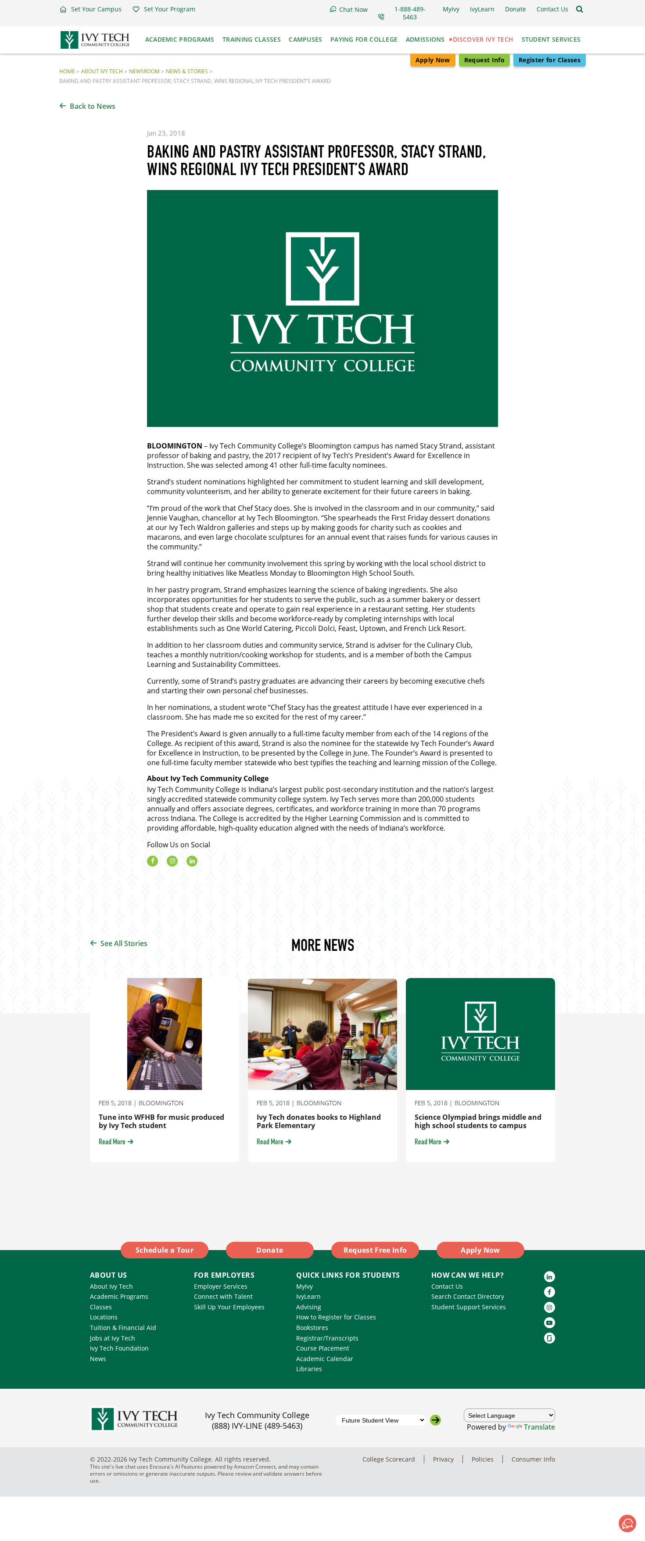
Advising (308, 1307)
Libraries (309, 1369)
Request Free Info (375, 1250)
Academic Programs (119, 1296)
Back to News (92, 106)
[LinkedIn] (191, 861)
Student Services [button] (551, 39)
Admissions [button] (425, 39)
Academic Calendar (324, 1359)
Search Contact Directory (467, 1296)
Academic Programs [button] (180, 39)
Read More (112, 1143)
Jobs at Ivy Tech (112, 1338)
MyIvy (304, 1286)
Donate (269, 1250)
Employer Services (220, 1286)
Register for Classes (549, 60)
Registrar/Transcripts (327, 1338)
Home (67, 71)
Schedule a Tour (165, 1250)
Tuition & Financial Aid (123, 1327)
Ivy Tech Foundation (119, 1348)
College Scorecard (388, 1459)
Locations (104, 1317)
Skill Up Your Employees (229, 1307)
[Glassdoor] (549, 1338)
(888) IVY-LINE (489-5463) (257, 1425)
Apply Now (433, 60)
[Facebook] (152, 861)
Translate (539, 1427)
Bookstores (312, 1327)
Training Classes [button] (251, 39)
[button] (90, 9)
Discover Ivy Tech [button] (483, 39)
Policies (483, 1459)
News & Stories (187, 71)
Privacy (443, 1459)
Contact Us (447, 1286)
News (98, 1359)
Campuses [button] (305, 39)
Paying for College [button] (364, 39)
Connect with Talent (223, 1296)
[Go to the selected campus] (435, 1420)
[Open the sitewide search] (579, 9)
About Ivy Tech (102, 71)
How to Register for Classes (336, 1317)
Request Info (484, 60)
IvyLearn (308, 1296)
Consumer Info (533, 1459)
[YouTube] (549, 1322)
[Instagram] (172, 861)
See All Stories (123, 943)
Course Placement (322, 1348)
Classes (101, 1307)
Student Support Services (468, 1307)
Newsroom (144, 71)
